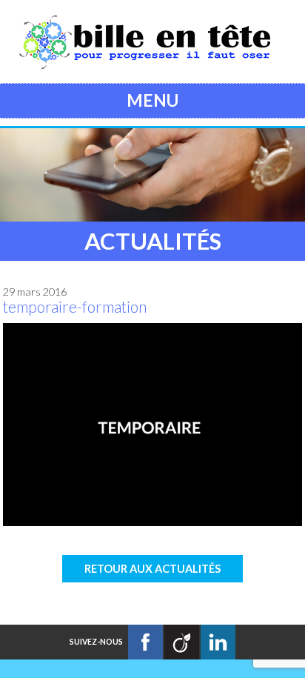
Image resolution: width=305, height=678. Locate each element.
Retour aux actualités (152, 568)
